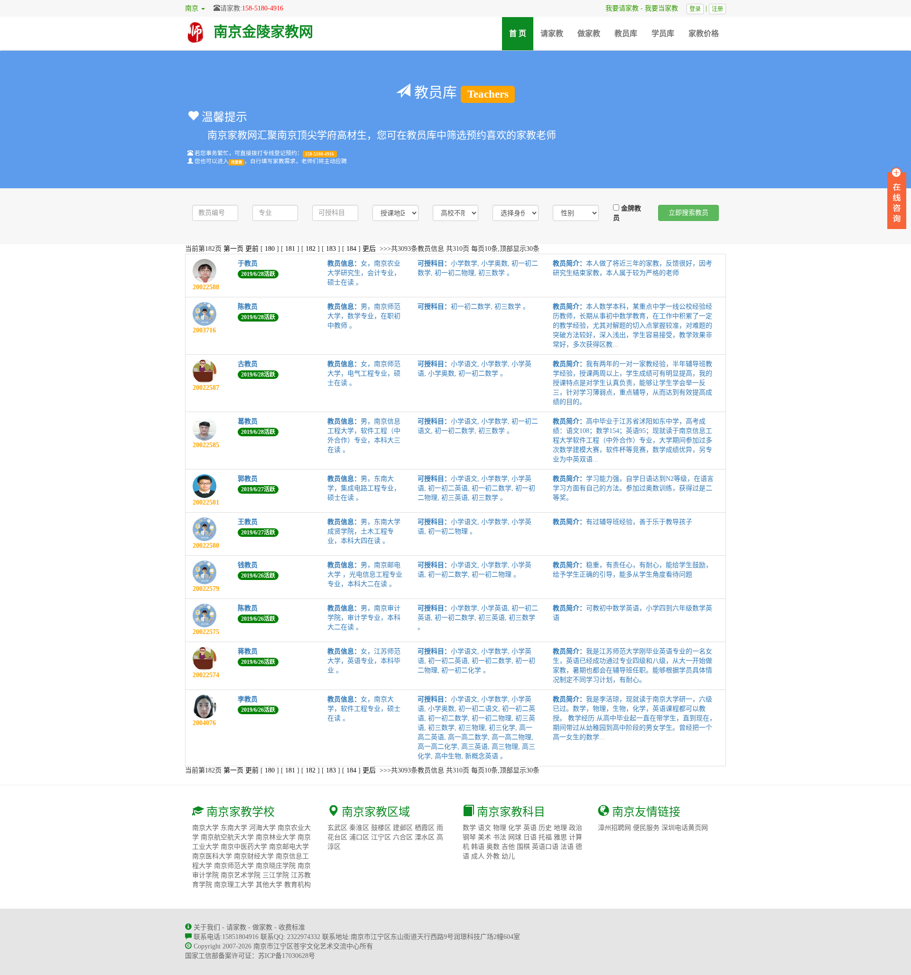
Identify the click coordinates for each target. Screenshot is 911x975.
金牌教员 (627, 213)
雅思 (560, 837)
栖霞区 (425, 827)
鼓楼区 (381, 827)
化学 (514, 827)
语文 (484, 827)
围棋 (523, 846)
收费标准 (292, 927)
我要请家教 (619, 8)
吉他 (508, 846)
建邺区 (403, 827)
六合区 (403, 837)
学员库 (662, 33)
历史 (545, 827)
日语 (530, 837)
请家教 (551, 33)
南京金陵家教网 (263, 31)
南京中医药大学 (244, 846)
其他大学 (269, 884)
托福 (545, 837)
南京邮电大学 (289, 846)
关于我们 (207, 927)
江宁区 (381, 837)
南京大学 (205, 827)
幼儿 (508, 856)
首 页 (521, 33)
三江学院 (275, 875)
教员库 (625, 33)
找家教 (236, 162)
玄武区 (337, 827)
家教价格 (703, 33)
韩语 (477, 846)
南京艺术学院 (240, 875)
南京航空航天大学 (227, 837)
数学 (469, 827)
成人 (477, 856)
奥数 (493, 846)
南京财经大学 (254, 856)
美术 (484, 837)
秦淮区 (359, 827)
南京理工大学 (234, 884)
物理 (499, 827)
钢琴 (469, 837)
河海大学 (262, 827)
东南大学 (234, 827)
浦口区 (359, 837)
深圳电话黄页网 (684, 827)
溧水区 (425, 837)
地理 (560, 827)
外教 (493, 856)
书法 (499, 837)
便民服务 (646, 827)
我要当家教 (665, 8)
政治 (575, 827)
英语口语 (545, 846)
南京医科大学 (212, 856)
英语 (530, 827)
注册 (717, 9)
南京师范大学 (234, 865)
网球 (514, 837)
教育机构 (297, 884)
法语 (567, 846)
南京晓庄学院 (276, 865)
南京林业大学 (276, 837)
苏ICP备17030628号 (286, 955)
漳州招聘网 (614, 827)
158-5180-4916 (262, 8)
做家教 (588, 33)
